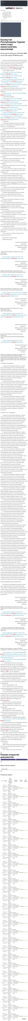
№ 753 (2, 654)
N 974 (8, 84)
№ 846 (2, 95)
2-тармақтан (8, 316)
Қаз (2, 5)
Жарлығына (12, 67)
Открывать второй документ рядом (8, 759)
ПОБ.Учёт (2, 4)
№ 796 (2, 661)
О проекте (2, 1)
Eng (4, 5)
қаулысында (6, 669)
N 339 (2, 720)
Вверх (24, 1018)
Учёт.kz (2, 3)
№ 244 (8, 74)
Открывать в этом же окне (21, 759)
